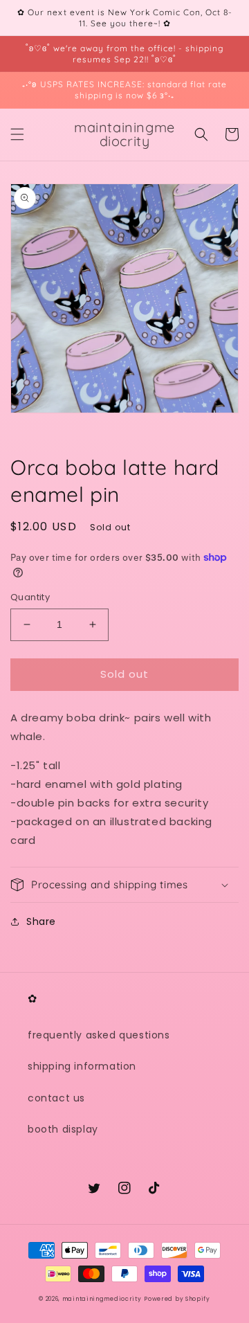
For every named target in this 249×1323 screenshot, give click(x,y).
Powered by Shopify (177, 1299)
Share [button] (41, 921)
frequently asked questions (99, 1035)
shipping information (82, 1066)
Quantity (30, 597)
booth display (63, 1129)
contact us (56, 1098)
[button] (17, 134)
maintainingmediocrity (102, 1299)
